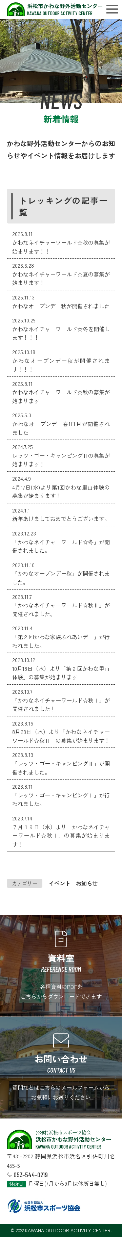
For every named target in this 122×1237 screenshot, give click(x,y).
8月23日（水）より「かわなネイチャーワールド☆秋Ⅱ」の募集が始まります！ (61, 736)
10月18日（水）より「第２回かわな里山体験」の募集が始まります (61, 672)
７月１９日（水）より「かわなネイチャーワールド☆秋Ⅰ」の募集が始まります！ (61, 835)
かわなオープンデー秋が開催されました (61, 306)
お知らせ (87, 883)
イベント (59, 883)
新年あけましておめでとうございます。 (61, 519)
